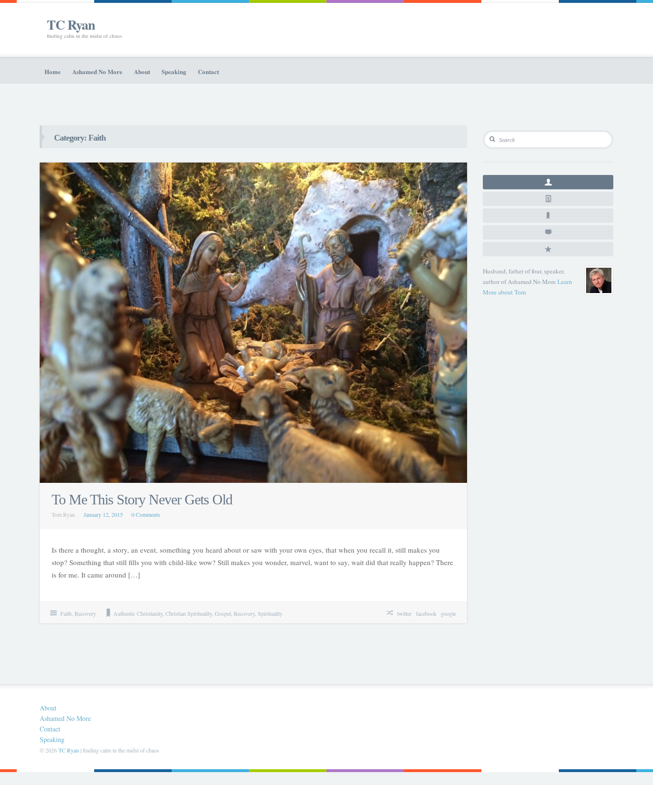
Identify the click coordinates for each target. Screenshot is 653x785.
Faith (66, 613)
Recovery (85, 613)
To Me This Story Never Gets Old (142, 499)
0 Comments (145, 514)
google (448, 613)
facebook (426, 613)
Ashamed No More (97, 71)
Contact (208, 71)
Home (52, 71)
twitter (404, 613)
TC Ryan (71, 24)
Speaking (174, 71)
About (142, 71)
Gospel (223, 613)
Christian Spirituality (188, 613)
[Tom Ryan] (598, 280)
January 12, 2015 (103, 514)
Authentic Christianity (138, 613)
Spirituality (270, 613)
